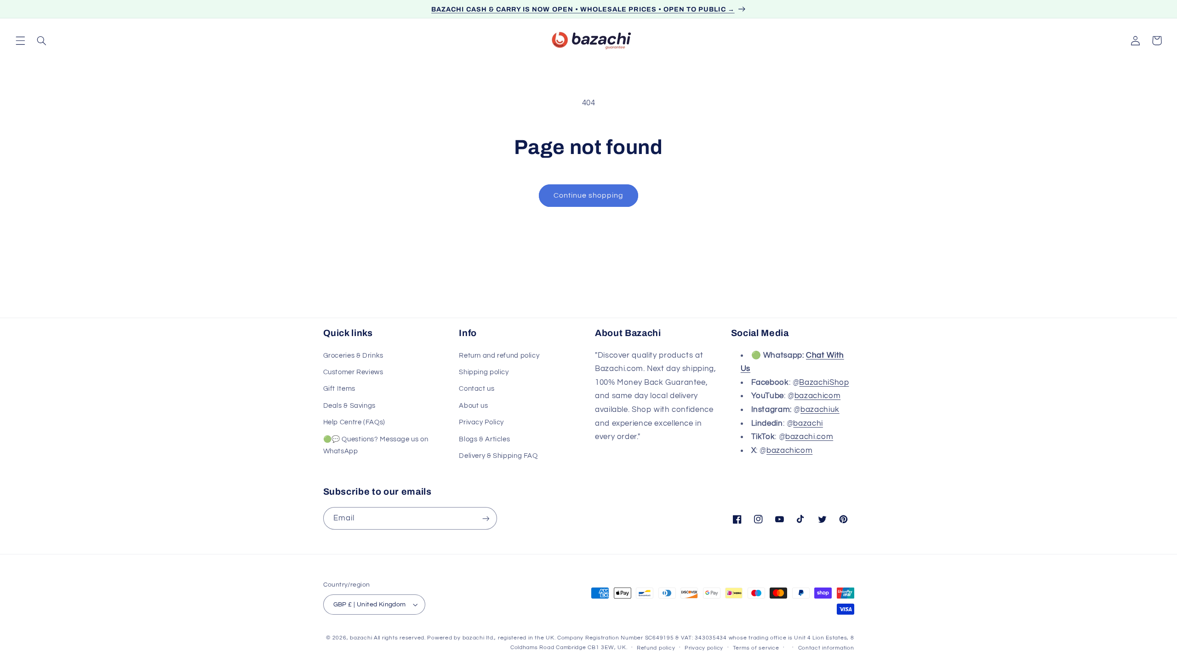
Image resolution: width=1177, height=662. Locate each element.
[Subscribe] (485, 518)
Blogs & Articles (484, 439)
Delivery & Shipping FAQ (498, 455)
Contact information (826, 648)
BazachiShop (824, 382)
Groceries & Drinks (353, 355)
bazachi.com (809, 437)
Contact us (476, 388)
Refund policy (656, 648)
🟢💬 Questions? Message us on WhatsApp (376, 445)
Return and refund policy (499, 355)
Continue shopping (589, 195)
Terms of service (756, 648)
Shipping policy (484, 372)
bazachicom (817, 396)
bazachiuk (820, 409)
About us (473, 405)
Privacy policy (704, 648)
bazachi (808, 423)
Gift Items (339, 388)
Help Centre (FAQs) (354, 422)
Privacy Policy (481, 422)
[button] (20, 40)
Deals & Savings (349, 405)
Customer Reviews (353, 372)
